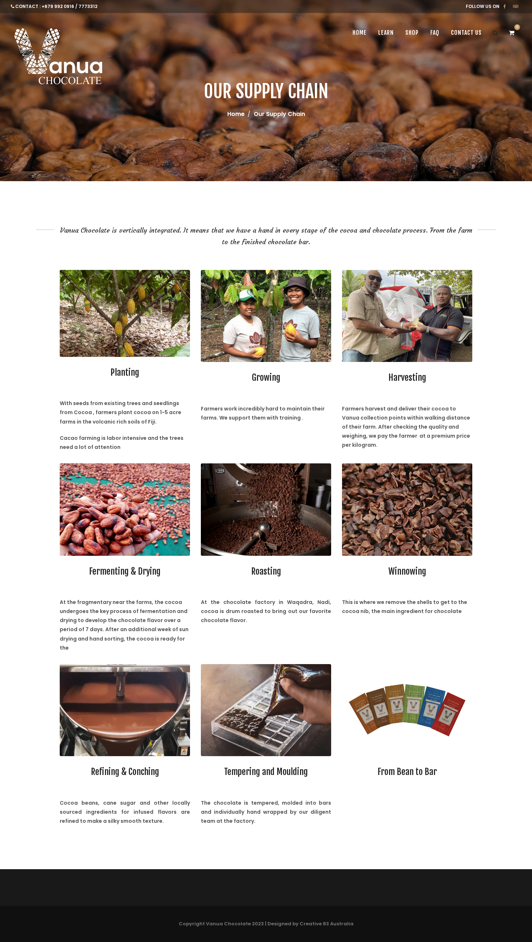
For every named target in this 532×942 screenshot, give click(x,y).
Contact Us (466, 32)
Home (236, 114)
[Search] (495, 32)
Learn (386, 32)
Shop (412, 32)
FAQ (434, 32)
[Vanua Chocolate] (60, 58)
